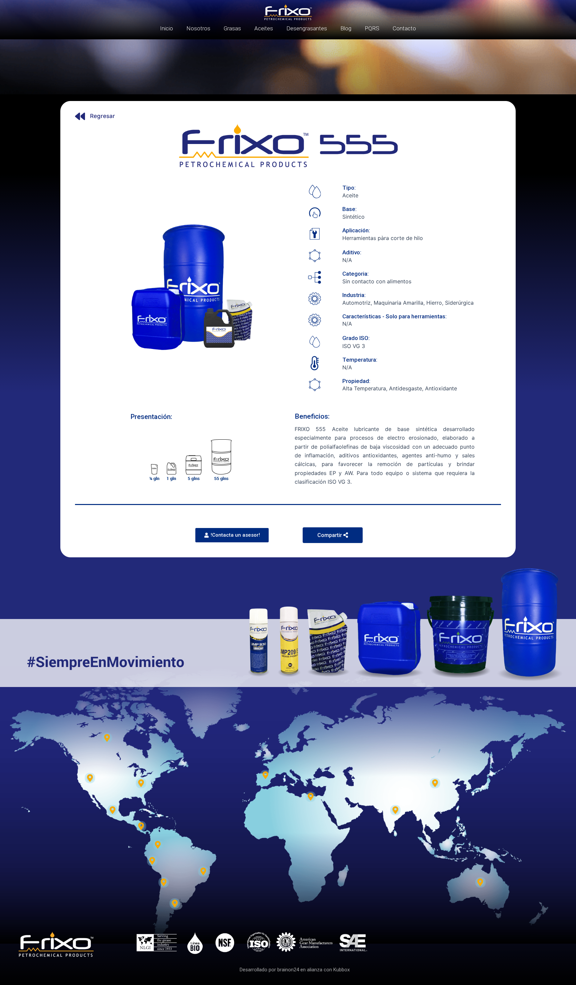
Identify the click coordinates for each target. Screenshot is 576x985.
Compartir (330, 535)
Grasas (232, 28)
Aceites (263, 28)
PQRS (372, 28)
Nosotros (198, 28)
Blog (345, 28)
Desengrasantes (306, 28)
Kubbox (341, 970)
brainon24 (288, 970)
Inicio (166, 28)
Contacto (404, 28)
